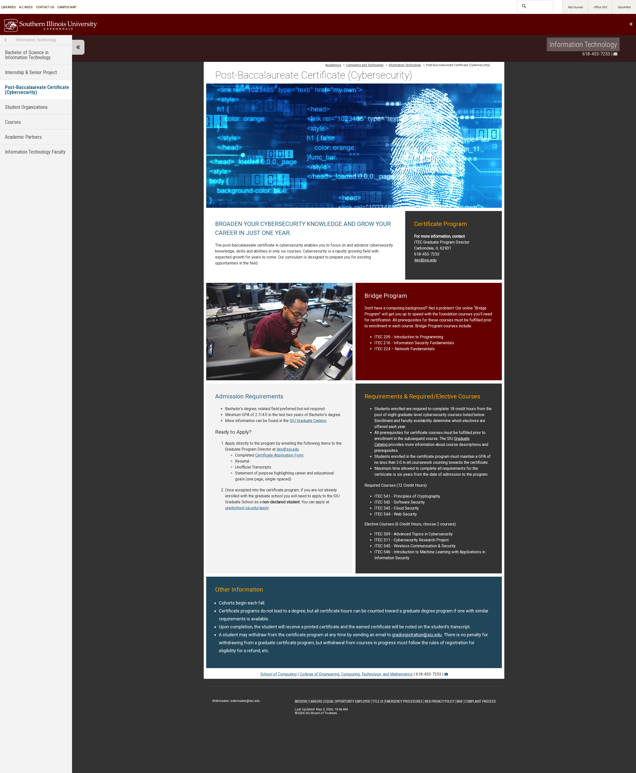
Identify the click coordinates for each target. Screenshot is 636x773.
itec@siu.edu (425, 260)
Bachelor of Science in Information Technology (27, 54)
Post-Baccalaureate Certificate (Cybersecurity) (37, 89)
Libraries (8, 7)
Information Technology (36, 40)
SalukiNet (624, 7)
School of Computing (278, 674)
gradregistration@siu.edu (417, 634)
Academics (333, 65)
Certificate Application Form (279, 455)
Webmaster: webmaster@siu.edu (236, 701)
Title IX (377, 701)
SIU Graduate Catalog (308, 420)
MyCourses (575, 7)
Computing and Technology (365, 65)
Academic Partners (23, 137)
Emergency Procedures (404, 701)
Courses (13, 122)
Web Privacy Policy (440, 701)
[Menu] (78, 47)
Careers (315, 701)
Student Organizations (26, 107)
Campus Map (66, 7)
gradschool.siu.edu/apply (247, 508)
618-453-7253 (596, 53)
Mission (301, 701)
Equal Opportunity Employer (347, 701)
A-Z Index (26, 7)
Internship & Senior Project (31, 72)
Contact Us (45, 7)
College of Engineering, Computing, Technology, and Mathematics (356, 674)
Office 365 (600, 7)
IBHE (460, 701)
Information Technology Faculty (35, 152)
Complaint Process (480, 701)
